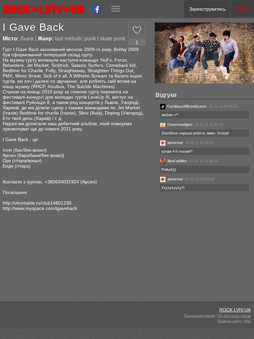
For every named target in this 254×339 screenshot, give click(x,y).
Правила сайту (229, 321)
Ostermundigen (179, 124)
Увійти (242, 9)
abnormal (174, 143)
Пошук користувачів (199, 315)
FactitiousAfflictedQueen (186, 106)
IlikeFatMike (177, 161)
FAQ (247, 321)
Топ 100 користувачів (234, 315)
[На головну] (46, 9)
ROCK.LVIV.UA (235, 310)
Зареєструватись (207, 9)
